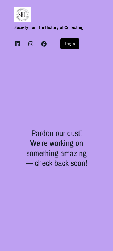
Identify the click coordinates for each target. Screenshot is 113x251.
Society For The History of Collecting (48, 27)
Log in (70, 43)
